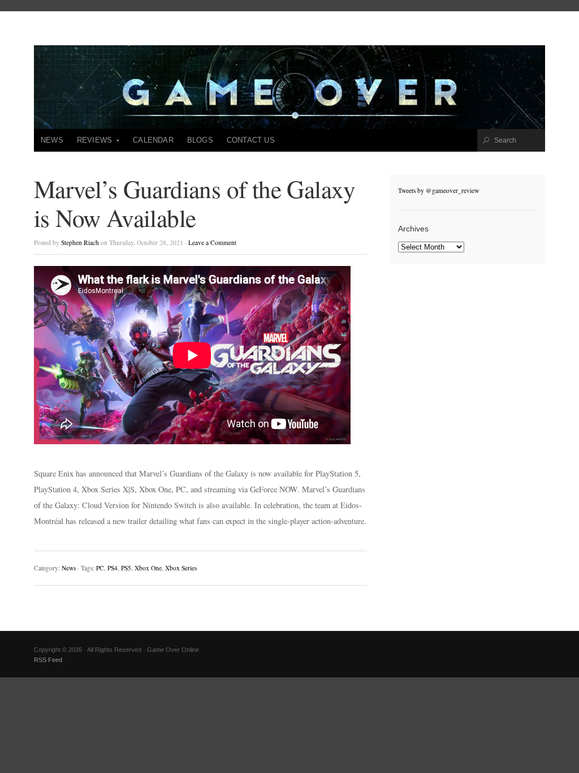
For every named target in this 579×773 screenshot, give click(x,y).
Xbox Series (181, 568)
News (52, 140)
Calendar (153, 140)
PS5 (126, 568)
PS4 (112, 568)
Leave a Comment (212, 242)
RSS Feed (48, 659)
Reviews (91, 144)
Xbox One (148, 568)
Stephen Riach (80, 242)
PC (100, 568)
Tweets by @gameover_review (438, 190)
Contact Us (251, 140)
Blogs (200, 140)
